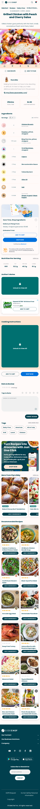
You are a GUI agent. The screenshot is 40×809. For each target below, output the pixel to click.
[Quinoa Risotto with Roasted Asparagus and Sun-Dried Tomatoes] (30, 638)
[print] (4, 66)
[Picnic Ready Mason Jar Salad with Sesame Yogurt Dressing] (30, 704)
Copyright (10, 799)
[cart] (36, 2)
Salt (23, 187)
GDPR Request (11, 793)
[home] (11, 2)
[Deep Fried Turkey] (10, 638)
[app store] (27, 759)
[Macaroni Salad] (10, 671)
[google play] (13, 759)
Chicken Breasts (27, 124)
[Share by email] (36, 66)
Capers (24, 157)
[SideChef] (9, 731)
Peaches (25, 132)
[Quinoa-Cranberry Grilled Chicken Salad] (10, 540)
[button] (2, 2)
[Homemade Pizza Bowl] (30, 606)
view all (36, 475)
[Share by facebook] (20, 66)
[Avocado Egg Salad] (10, 606)
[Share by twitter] (28, 66)
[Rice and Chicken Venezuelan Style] (10, 704)
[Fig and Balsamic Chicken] (30, 671)
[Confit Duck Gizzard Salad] (10, 573)
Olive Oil (24, 180)
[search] (32, 2)
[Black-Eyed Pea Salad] (30, 573)
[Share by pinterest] (12, 66)
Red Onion (29, 148)
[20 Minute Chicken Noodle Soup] (30, 540)
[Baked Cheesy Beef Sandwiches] (14, 497)
